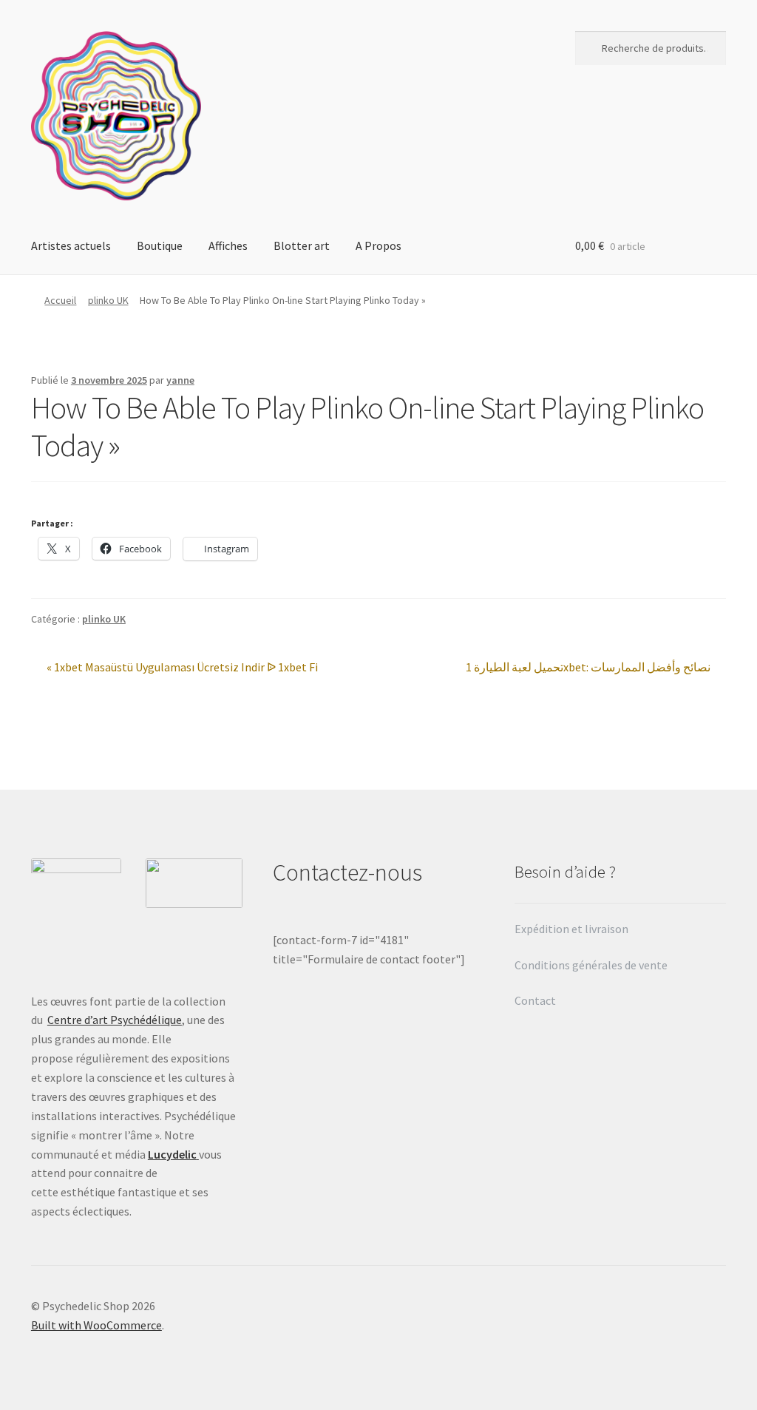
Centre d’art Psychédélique (114, 1019)
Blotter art (302, 245)
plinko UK (108, 300)
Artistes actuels (71, 245)
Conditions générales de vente (591, 964)
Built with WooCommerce (96, 1325)
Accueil (60, 300)
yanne (180, 380)
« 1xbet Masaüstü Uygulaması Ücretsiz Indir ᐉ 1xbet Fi (182, 668)
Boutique (160, 245)
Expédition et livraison (573, 928)
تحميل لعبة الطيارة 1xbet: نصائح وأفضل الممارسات (588, 668)
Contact (536, 1000)
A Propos (378, 245)
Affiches (228, 245)
